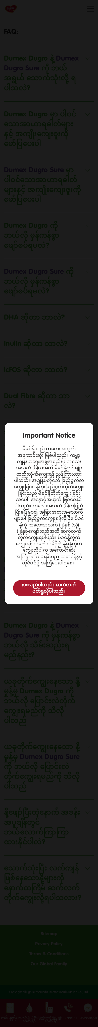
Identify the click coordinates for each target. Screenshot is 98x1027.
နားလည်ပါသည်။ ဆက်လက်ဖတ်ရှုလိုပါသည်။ (49, 588)
